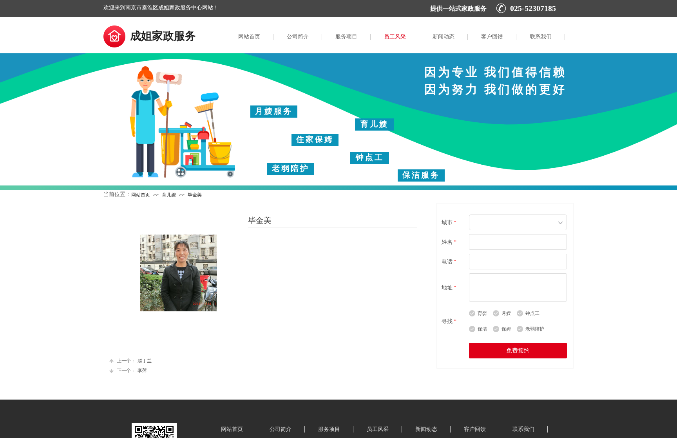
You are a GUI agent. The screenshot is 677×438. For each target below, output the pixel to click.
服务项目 (346, 37)
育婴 (482, 313)
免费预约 (518, 350)
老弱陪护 (534, 329)
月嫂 (506, 313)
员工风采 (395, 37)
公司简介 (298, 37)
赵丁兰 (134, 360)
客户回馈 (492, 37)
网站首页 (249, 37)
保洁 (482, 329)
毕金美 (195, 195)
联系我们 (541, 37)
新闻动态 (443, 37)
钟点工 (532, 313)
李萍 (132, 370)
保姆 (506, 329)
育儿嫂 (169, 195)
